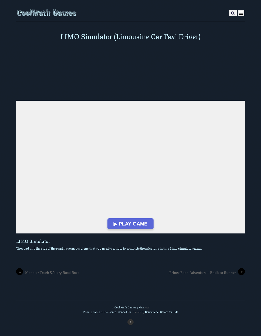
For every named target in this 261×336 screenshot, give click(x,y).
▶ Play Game (130, 224)
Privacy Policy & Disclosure (99, 312)
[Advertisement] (130, 70)
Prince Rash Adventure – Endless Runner (206, 272)
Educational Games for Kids (161, 312)
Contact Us (125, 312)
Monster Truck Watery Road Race (49, 272)
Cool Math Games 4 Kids (129, 307)
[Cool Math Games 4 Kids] (46, 13)
